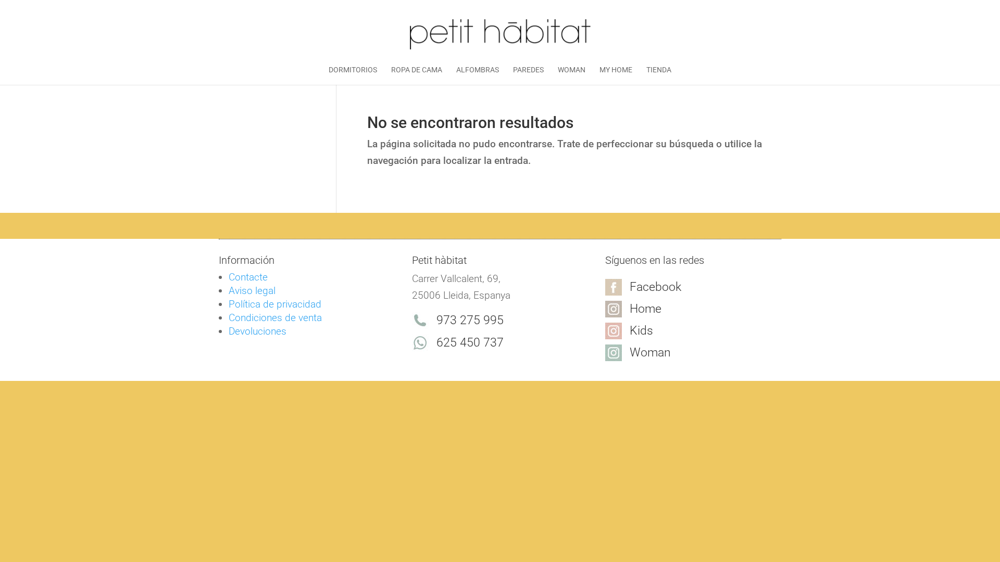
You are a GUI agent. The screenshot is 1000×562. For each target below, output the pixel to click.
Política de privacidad (275, 304)
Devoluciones (257, 331)
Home (645, 309)
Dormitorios (353, 70)
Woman (571, 70)
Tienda (658, 70)
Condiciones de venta (275, 318)
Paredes (528, 70)
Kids (641, 331)
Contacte (248, 277)
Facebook (655, 287)
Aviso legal (252, 291)
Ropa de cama (416, 70)
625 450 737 (470, 343)
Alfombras (477, 70)
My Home (615, 70)
